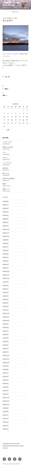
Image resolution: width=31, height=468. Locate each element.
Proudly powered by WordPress (11, 463)
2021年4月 (6, 425)
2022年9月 (6, 366)
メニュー (16, 12)
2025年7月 (6, 247)
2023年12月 (6, 313)
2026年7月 (6, 205)
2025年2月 (6, 264)
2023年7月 (6, 331)
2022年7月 (6, 373)
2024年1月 (6, 310)
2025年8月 (6, 243)
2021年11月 (6, 401)
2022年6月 (6, 376)
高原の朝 (5, 168)
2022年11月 (6, 359)
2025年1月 (6, 268)
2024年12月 (6, 271)
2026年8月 (6, 201)
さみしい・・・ (7, 157)
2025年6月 (6, 250)
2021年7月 (6, 415)
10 (4, 116)
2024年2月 (6, 306)
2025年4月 (6, 257)
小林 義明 (14, 18)
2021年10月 (6, 404)
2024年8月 (6, 285)
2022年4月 (6, 383)
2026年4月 (6, 215)
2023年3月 (6, 345)
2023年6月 (6, 334)
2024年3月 (6, 303)
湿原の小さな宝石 (8, 147)
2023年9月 (6, 324)
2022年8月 (6, 369)
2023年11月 (6, 317)
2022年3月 (6, 387)
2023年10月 (6, 320)
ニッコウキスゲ (7, 163)
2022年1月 (6, 394)
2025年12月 (6, 229)
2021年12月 (6, 397)
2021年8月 (6, 411)
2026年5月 (6, 212)
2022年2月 (6, 390)
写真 (6, 76)
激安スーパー (6, 189)
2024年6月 (6, 292)
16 (27, 116)
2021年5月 (6, 422)
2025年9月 (6, 240)
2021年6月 (6, 418)
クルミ (4, 152)
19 (12, 120)
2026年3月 (6, 219)
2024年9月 (6, 282)
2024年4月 (6, 299)
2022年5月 (6, 380)
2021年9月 (6, 408)
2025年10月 (6, 236)
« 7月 (7, 129)
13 (15, 116)
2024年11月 (6, 275)
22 (23, 120)
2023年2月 (6, 348)
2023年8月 (6, 327)
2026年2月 (6, 222)
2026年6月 (6, 208)
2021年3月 (6, 429)
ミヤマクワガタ (7, 142)
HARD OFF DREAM (8, 178)
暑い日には (6, 173)
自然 (9, 76)
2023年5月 (6, 338)
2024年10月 (6, 278)
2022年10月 (6, 362)
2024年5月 (6, 296)
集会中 (4, 184)
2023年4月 (6, 341)
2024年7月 (6, 289)
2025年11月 (6, 233)
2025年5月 (6, 254)
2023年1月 (6, 352)
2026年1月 (6, 226)
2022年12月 (6, 355)
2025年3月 (6, 261)
